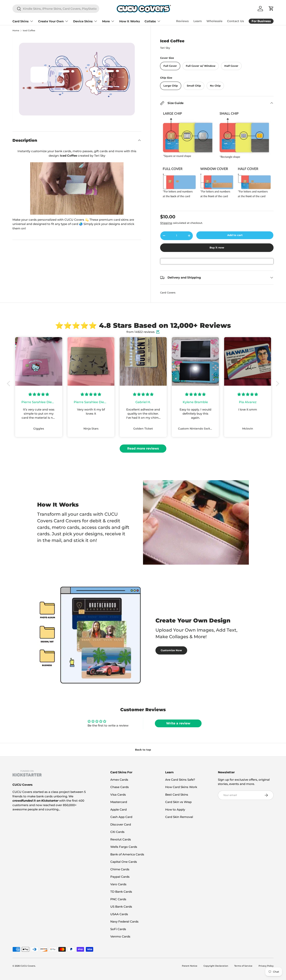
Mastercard (118, 802)
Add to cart (235, 235)
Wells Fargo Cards (123, 847)
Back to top (143, 749)
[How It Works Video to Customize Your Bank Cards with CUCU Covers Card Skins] (76, 188)
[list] (77, 79)
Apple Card (118, 809)
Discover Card (120, 824)
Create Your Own (51, 21)
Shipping (166, 222)
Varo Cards (118, 884)
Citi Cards (117, 832)
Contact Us (235, 21)
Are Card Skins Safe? (180, 779)
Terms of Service (243, 965)
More (106, 21)
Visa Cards (118, 794)
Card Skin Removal (179, 817)
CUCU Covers (27, 965)
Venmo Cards (120, 936)
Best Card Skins (176, 794)
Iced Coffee (29, 31)
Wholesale (214, 21)
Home (15, 31)
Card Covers (167, 292)
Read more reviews (143, 448)
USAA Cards (119, 914)
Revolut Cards (120, 839)
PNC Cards (118, 899)
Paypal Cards (120, 876)
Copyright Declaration (216, 965)
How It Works (129, 21)
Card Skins (20, 21)
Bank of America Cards (127, 854)
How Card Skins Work (181, 787)
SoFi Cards (118, 929)
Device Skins (83, 21)
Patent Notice (189, 965)
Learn (197, 21)
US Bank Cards (121, 906)
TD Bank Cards (121, 891)
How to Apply (175, 809)
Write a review (178, 723)
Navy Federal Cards (124, 921)
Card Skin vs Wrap (178, 802)
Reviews (182, 21)
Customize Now (171, 650)
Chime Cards (119, 869)
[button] (9, 383)
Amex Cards (119, 779)
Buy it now (217, 247)
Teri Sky (165, 47)
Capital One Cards (123, 862)
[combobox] (55, 8)
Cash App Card (121, 817)
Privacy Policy (266, 965)
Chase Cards (119, 787)
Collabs (150, 21)
